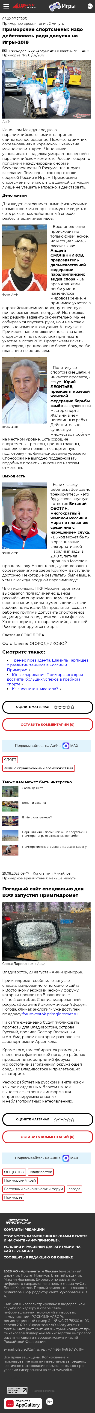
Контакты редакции (24, 1229)
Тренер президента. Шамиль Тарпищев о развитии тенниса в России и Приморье (48, 665)
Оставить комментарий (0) (47, 725)
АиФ (6, 121)
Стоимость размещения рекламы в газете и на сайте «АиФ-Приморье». (45, 1238)
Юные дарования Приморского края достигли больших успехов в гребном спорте (45, 680)
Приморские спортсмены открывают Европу (54, 846)
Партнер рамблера (43, 1390)
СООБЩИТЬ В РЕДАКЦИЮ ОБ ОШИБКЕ (38, 1257)
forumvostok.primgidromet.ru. (50, 1014)
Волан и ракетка (34, 802)
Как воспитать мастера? (35, 689)
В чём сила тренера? (37, 817)
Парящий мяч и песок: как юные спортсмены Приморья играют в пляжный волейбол (54, 833)
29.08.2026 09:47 (15, 873)
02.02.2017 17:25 (14, 19)
